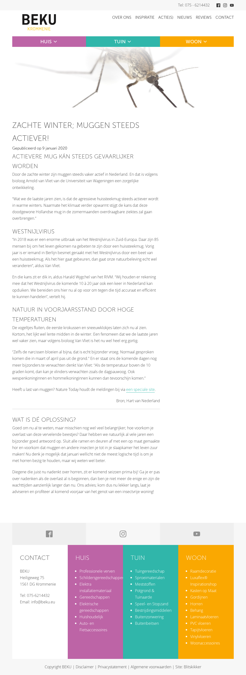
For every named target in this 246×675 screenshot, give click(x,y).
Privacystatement (112, 667)
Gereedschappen (95, 597)
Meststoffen (145, 584)
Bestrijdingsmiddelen (153, 610)
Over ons (121, 17)
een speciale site (140, 389)
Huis (46, 41)
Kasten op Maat (203, 591)
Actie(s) (165, 17)
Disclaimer (85, 667)
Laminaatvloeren (204, 617)
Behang (196, 610)
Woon (194, 41)
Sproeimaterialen (150, 578)
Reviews (204, 17)
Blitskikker (192, 667)
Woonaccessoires (205, 643)
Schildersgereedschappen (102, 578)
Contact (224, 17)
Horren (196, 604)
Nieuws (184, 17)
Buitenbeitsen (147, 623)
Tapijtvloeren (201, 630)
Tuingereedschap (150, 571)
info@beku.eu (43, 602)
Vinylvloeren (200, 636)
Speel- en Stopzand (151, 604)
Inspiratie (144, 17)
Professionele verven (97, 571)
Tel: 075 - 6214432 (194, 5)
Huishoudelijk (91, 617)
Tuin (120, 41)
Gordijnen (199, 597)
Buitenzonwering (149, 617)
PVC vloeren (200, 623)
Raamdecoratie (203, 571)
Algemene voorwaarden (151, 667)
